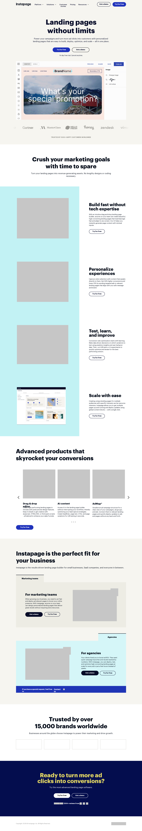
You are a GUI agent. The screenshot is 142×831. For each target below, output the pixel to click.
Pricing (72, 4)
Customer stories (63, 5)
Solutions (50, 4)
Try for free (119, 4)
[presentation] (19, 497)
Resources (82, 4)
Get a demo (103, 4)
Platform (38, 4)
